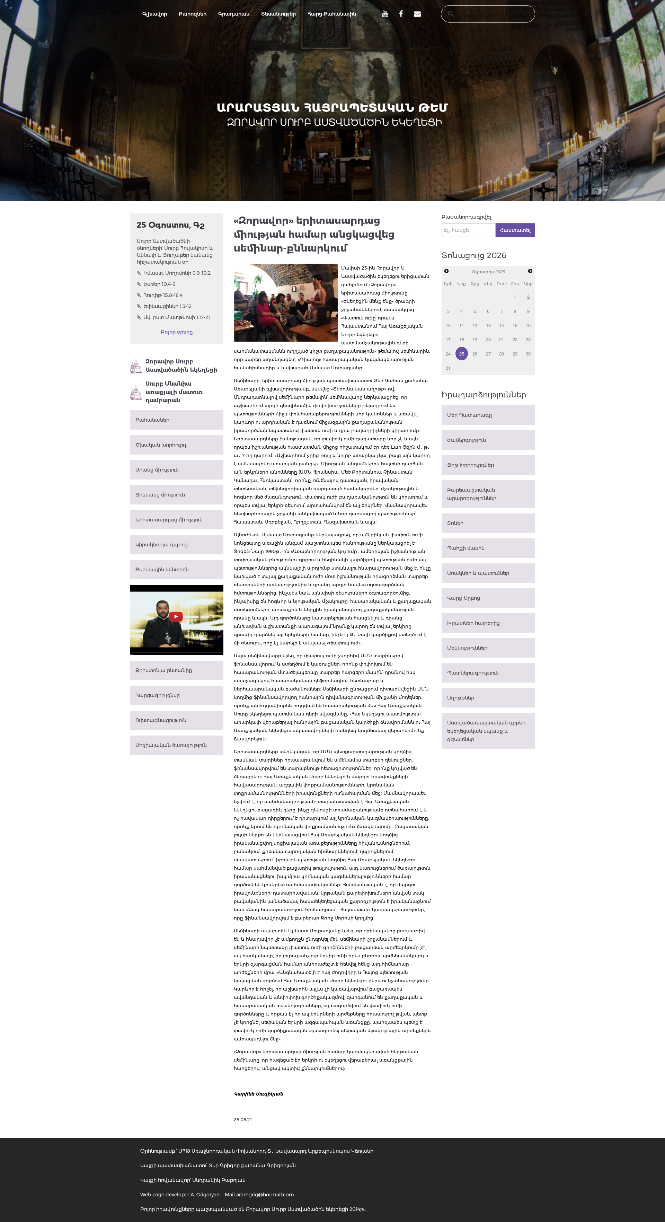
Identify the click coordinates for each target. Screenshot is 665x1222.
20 (488, 339)
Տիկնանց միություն (160, 495)
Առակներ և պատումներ (478, 573)
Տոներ (455, 523)
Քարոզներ (192, 14)
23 (528, 339)
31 (448, 367)
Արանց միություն (157, 470)
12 (474, 325)
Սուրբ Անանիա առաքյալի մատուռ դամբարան (174, 392)
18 (461, 339)
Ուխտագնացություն (160, 720)
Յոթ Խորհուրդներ (470, 465)
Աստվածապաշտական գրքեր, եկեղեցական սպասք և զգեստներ (486, 731)
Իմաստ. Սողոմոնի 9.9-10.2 (177, 273)
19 (474, 339)
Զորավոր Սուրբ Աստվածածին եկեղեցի (181, 365)
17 (448, 339)
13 (488, 325)
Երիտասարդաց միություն (169, 520)
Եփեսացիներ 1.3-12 (167, 306)
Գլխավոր (154, 14)
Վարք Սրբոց (463, 598)
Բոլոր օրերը (177, 332)
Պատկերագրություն (473, 673)
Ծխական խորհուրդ (160, 445)
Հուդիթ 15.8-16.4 (163, 295)
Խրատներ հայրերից (473, 623)
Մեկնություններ (467, 648)
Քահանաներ (152, 420)
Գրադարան (233, 14)
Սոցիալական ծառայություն (171, 745)
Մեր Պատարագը (469, 415)
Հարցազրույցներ (157, 695)
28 (501, 353)
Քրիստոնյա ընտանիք (163, 670)
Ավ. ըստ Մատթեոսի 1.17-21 (176, 317)
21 (501, 339)
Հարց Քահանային (332, 14)
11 (461, 325)
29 (515, 353)
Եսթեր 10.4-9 (159, 284)
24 (448, 353)
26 (474, 353)
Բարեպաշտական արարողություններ (471, 494)
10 (448, 325)
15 (515, 325)
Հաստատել (515, 230)
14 (501, 325)
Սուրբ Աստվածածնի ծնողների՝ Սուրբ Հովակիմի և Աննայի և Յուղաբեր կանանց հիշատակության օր (175, 251)
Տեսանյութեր (278, 14)
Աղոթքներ (460, 698)
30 (528, 353)
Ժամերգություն (466, 440)
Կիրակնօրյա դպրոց (161, 545)
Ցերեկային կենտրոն (162, 569)
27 (488, 353)
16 (528, 325)
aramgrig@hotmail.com (265, 1195)
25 (461, 353)
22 (515, 339)
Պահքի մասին (466, 548)
